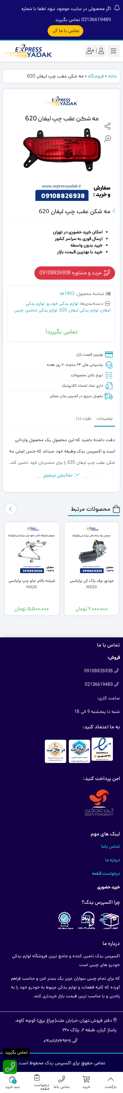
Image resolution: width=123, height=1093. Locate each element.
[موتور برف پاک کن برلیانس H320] (92, 549)
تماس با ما (69, 30)
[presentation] (10, 509)
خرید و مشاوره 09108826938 (71, 272)
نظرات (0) (83, 419)
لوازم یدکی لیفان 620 (79, 310)
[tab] (104, 418)
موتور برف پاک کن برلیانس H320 (92, 584)
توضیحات (105, 419)
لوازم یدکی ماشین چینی (35, 310)
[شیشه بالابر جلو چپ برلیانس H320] (32, 549)
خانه (112, 76)
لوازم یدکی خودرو (62, 303)
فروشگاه (96, 76)
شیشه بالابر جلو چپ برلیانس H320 (32, 584)
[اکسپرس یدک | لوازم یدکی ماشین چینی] (28, 51)
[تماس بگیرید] (10, 1067)
